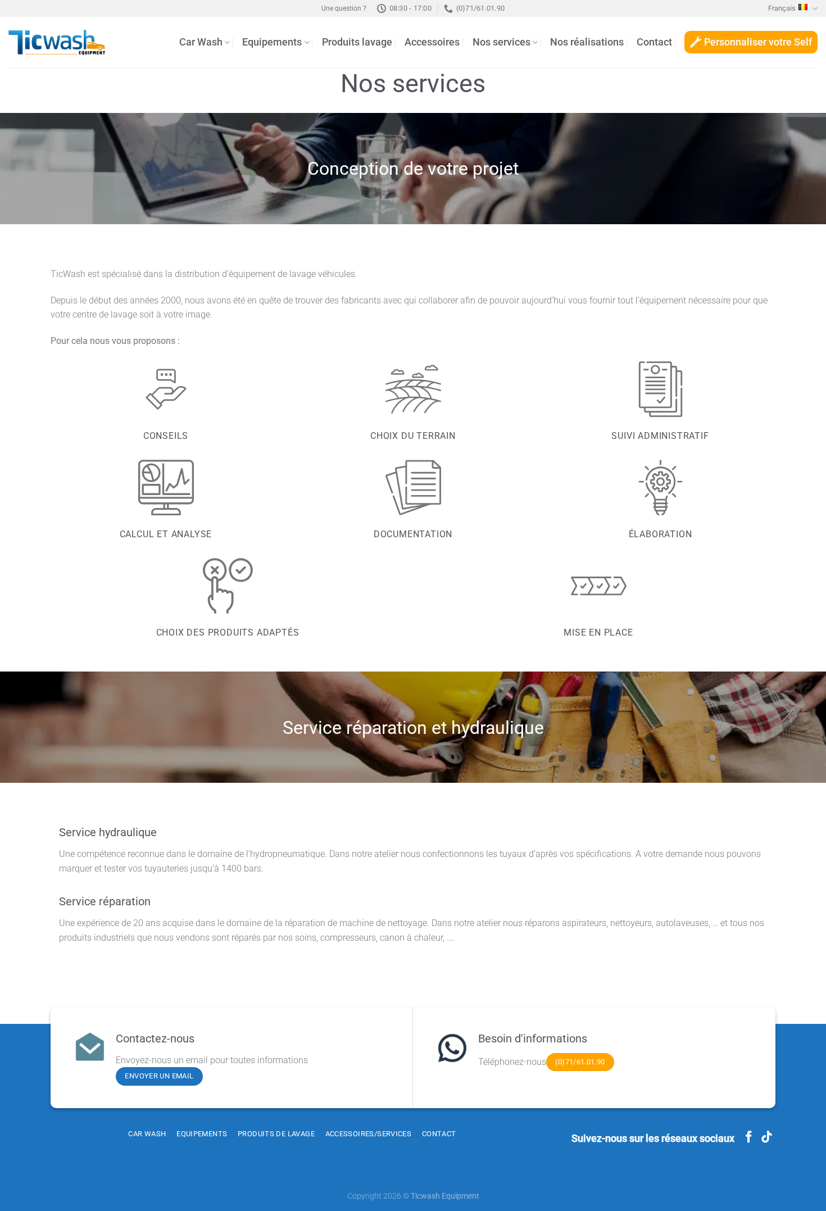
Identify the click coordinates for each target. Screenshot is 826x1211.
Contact (654, 42)
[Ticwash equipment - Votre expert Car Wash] (56, 42)
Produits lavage (357, 42)
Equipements (272, 42)
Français (782, 8)
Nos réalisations (587, 42)
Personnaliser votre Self (758, 42)
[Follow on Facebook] (749, 1137)
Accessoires (432, 42)
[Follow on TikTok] (767, 1137)
